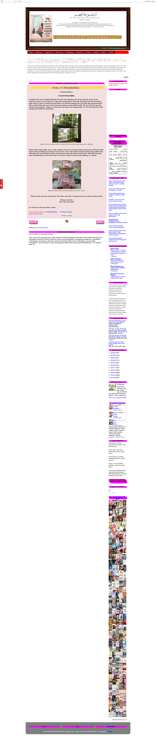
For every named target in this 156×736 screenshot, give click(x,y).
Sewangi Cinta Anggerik (116, 406)
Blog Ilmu (39, 52)
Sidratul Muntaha (115, 320)
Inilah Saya (80, 52)
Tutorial (88, 52)
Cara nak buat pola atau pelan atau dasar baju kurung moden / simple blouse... (117, 183)
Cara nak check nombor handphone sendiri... (117, 189)
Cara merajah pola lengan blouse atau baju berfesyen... (117, 215)
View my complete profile (117, 397)
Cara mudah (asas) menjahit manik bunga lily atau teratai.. (117, 239)
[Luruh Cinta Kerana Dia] (114, 623)
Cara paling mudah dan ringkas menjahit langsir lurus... (117, 195)
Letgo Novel (48, 52)
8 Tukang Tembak (66, 212)
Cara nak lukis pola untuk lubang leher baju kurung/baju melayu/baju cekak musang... (117, 233)
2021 (113, 358)
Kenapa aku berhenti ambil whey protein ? (117, 261)
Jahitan (103, 52)
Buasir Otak (115, 248)
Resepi (96, 52)
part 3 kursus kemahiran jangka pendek (117, 329)
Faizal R (111, 335)
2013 (113, 377)
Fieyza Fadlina (118, 409)
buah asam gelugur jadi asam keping (117, 343)
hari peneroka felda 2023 (117, 321)
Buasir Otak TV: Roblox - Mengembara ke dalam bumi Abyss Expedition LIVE (118, 252)
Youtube (111, 52)
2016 (113, 370)
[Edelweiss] (111, 558)
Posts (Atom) (43, 227)
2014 (113, 375)
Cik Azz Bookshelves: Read (117, 403)
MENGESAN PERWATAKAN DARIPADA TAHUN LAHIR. (118, 221)
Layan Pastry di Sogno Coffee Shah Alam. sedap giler (118, 278)
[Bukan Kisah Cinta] (114, 629)
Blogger (109, 731)
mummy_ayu (113, 342)
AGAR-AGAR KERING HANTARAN (118, 268)
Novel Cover (59, 52)
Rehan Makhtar (118, 425)
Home (31, 52)
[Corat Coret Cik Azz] (109, 491)
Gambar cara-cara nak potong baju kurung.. (116, 200)
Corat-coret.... (39, 214)
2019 (113, 362)
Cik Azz (111, 328)
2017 (113, 367)
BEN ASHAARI (116, 259)
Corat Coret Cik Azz (111, 489)
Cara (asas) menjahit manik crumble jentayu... (117, 226)
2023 (113, 353)
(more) (120, 333)
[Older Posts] (100, 222)
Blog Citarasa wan (117, 266)
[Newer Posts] (33, 222)
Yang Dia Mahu (115, 422)
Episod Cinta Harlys (115, 414)
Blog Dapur (70, 52)
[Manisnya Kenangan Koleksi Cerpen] (125, 552)
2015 (113, 372)
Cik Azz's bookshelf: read (118, 497)
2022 (113, 355)
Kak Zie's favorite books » (119, 719)
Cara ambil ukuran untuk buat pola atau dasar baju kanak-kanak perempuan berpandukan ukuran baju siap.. (117, 207)
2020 (113, 360)
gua (84, 107)
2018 (113, 365)
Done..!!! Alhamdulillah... (67, 87)
